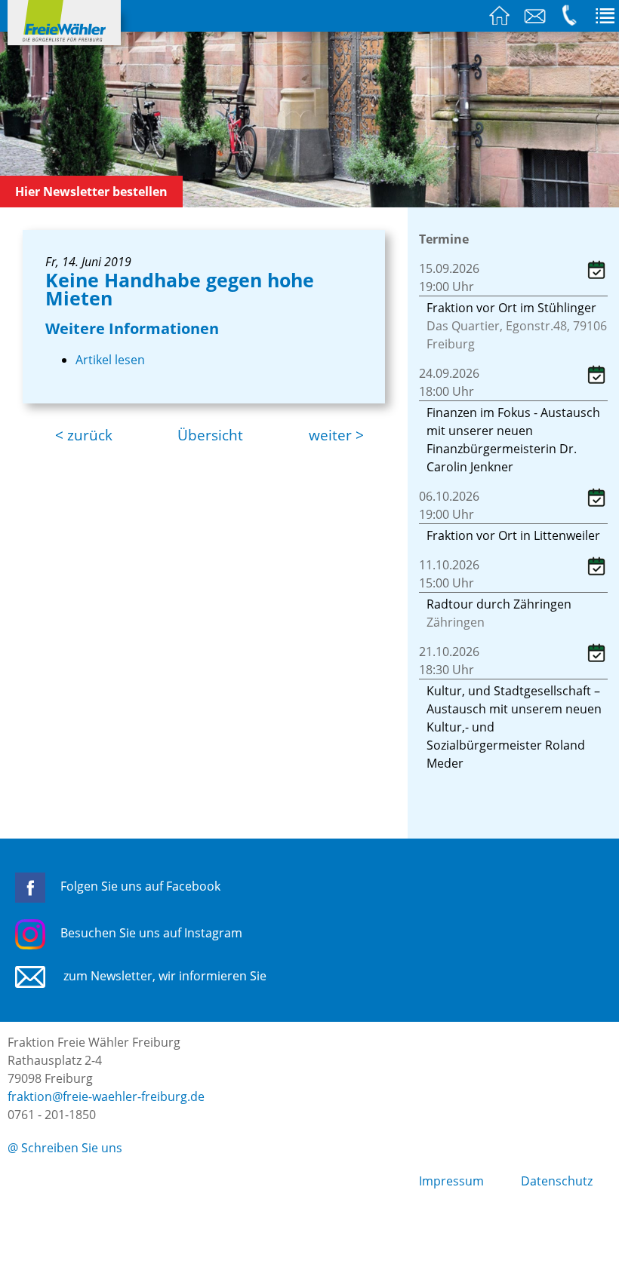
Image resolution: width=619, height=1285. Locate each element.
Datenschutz (557, 1181)
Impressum (451, 1181)
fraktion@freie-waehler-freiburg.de (106, 1096)
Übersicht (210, 435)
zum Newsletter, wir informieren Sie (163, 976)
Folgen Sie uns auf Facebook (140, 886)
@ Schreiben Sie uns (65, 1147)
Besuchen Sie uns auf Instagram (151, 933)
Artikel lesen (110, 359)
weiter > (336, 435)
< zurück (83, 435)
